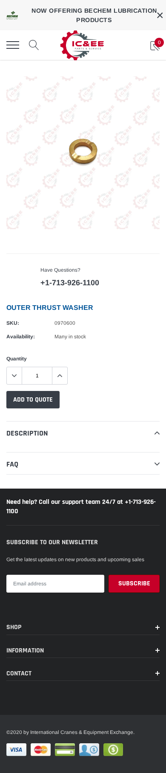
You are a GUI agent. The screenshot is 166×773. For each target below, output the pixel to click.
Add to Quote (33, 399)
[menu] (12, 45)
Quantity (16, 359)
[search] (34, 45)
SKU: (12, 323)
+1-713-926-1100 (69, 282)
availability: (20, 337)
